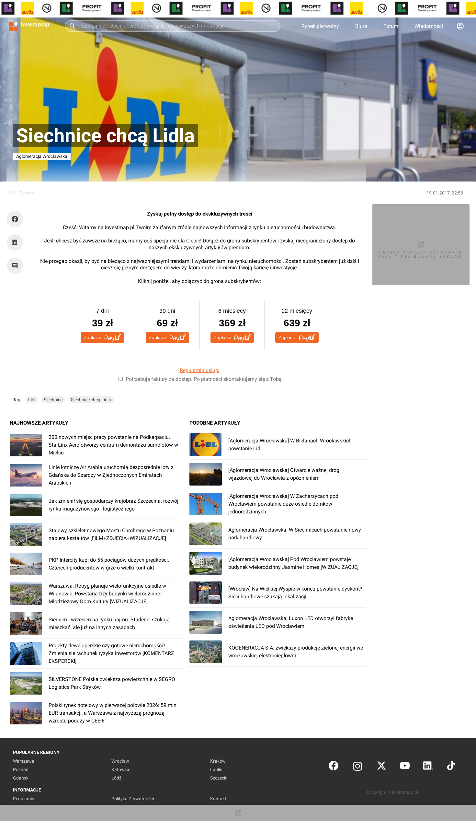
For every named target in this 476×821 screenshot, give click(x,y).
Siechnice (53, 399)
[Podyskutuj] (16, 265)
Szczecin (219, 777)
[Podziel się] (16, 219)
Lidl (31, 399)
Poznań (20, 769)
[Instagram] (357, 767)
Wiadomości (428, 26)
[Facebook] (333, 767)
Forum (390, 26)
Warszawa (23, 761)
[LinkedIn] (428, 767)
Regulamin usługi (200, 370)
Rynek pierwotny (320, 26)
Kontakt (218, 798)
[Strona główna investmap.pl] (29, 25)
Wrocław (120, 761)
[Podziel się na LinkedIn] (14, 242)
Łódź (116, 777)
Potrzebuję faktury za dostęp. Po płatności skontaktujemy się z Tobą (204, 379)
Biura (361, 26)
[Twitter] (381, 767)
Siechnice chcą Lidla (91, 399)
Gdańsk (20, 777)
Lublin (216, 769)
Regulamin (23, 798)
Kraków (218, 761)
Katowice (120, 769)
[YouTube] (405, 767)
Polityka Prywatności (132, 798)
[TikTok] (451, 767)
